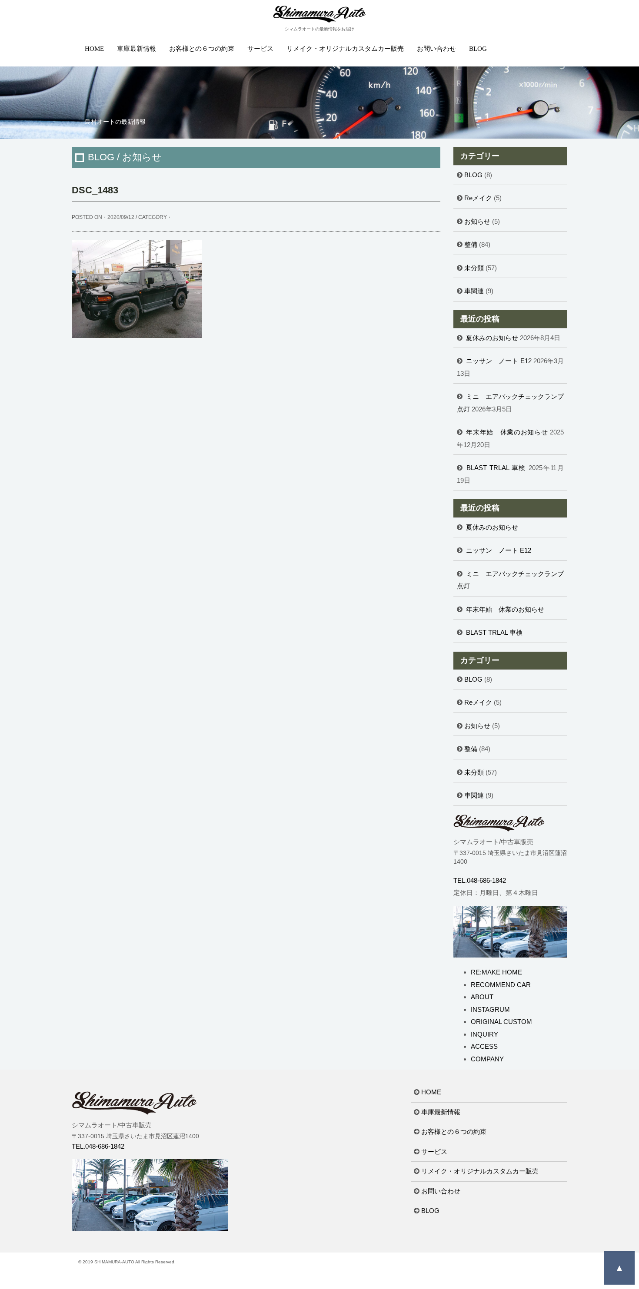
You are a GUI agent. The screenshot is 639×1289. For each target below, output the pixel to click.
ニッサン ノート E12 (499, 360)
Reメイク (478, 198)
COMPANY (487, 1059)
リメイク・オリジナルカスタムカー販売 (345, 48)
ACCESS (484, 1046)
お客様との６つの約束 (201, 48)
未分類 (474, 268)
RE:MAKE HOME (496, 972)
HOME (94, 48)
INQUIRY (484, 1034)
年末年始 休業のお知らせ (507, 432)
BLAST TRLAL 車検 (496, 467)
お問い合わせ (436, 48)
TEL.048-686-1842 (479, 880)
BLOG (478, 48)
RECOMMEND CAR (501, 984)
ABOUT (482, 997)
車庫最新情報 (136, 48)
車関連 (474, 291)
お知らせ (477, 221)
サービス (260, 48)
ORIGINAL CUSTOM (501, 1021)
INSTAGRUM (490, 1009)
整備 (470, 244)
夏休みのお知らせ (492, 337)
